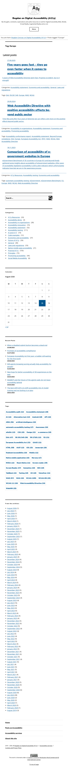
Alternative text (22, 417)
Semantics (29, 468)
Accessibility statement (19, 87)
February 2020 (12, 708)
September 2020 (13, 690)
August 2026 (12, 508)
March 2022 (11, 644)
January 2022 (12, 649)
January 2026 (12, 526)
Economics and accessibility (39, 87)
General (53, 87)
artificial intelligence (26, 422)
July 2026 (10, 511)
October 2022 (12, 626)
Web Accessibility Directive (28, 183)
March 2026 (11, 521)
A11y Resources (16, 175)
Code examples (14, 235)
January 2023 (12, 618)
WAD (27, 95)
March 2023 (11, 613)
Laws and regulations (16, 245)
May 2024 (10, 577)
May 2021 (10, 669)
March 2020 (11, 705)
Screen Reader (13, 468)
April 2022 (11, 641)
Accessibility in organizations (21, 128)
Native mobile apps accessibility (20, 248)
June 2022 (11, 636)
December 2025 (13, 529)
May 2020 (10, 700)
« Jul (6, 327)
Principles (11, 253)
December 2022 (13, 621)
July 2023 (10, 603)
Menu (34, 29)
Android (37, 417)
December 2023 (13, 590)
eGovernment (35, 181)
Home (7, 723)
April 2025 (11, 549)
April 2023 (11, 611)
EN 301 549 (14, 95)
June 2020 (11, 698)
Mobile (33, 453)
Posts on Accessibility (13, 728)
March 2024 (11, 582)
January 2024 (12, 588)
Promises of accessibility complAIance (21, 351)
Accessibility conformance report (18, 136)
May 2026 (10, 516)
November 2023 (13, 593)
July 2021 (10, 664)
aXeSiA (10, 432)
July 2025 (10, 541)
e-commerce (44, 432)
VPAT (43, 139)
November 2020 (13, 685)
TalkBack (11, 473)
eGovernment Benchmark (51, 181)
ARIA (10, 422)
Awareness (42, 427)
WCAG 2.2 (12, 483)
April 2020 (11, 703)
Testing (23, 473)
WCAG (32, 95)
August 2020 (12, 692)
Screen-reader (40, 463)
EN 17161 (35, 437)
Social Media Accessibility (17, 258)
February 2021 (12, 677)
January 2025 (12, 557)
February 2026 (12, 524)
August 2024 (12, 570)
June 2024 (11, 575)
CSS (21, 432)
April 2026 (11, 518)
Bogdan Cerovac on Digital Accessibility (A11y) (28, 37)
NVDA (10, 463)
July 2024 (10, 572)
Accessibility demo (15, 220)
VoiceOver (44, 473)
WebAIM (11, 488)
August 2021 (12, 662)
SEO (40, 468)
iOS (29, 448)
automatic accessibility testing (17, 181)
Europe (21, 95)
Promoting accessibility (20, 131)
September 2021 (13, 659)
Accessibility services (13, 733)
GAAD (37, 442)
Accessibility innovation (17, 225)
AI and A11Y (12, 233)
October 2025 (12, 534)
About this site (11, 738)
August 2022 (12, 631)
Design (31, 432)
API (48, 417)
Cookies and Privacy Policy (13, 748)
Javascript (41, 448)
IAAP (20, 448)
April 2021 (11, 672)
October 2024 (12, 564)
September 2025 (13, 536)
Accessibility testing (30, 175)
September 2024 (13, 567)
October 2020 (12, 687)
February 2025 (12, 554)
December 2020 (13, 682)
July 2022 (10, 634)
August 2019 (12, 710)
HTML (10, 448)
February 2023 (12, 616)
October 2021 (12, 657)
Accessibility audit (15, 412)
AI (8, 417)
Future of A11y (13, 240)
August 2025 (12, 539)
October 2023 (12, 595)
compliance (6, 139)
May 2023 (10, 608)
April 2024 (11, 580)
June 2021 (11, 667)
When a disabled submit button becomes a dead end (27, 345)
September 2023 (13, 598)
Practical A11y (13, 250)
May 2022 (10, 639)
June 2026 (11, 513)
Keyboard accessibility (16, 453)
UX (33, 473)
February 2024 (12, 585)
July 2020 (10, 695)
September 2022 (13, 628)
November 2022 (13, 623)
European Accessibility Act (31, 139)
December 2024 (13, 559)
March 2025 (11, 552)
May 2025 (10, 547)
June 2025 (11, 544)
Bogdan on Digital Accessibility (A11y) (26, 746)
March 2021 (11, 674)
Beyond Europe (56, 136)
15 (42, 303)
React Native (23, 463)
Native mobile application (17, 458)
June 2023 (11, 605)
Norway (37, 458)
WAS (20, 478)
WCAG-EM (44, 478)
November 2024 (13, 562)
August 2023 (12, 600)
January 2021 (12, 680)
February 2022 (12, 646)
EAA (7, 95)
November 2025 (13, 531)
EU (63, 181)
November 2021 (13, 654)
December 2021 (13, 652)
